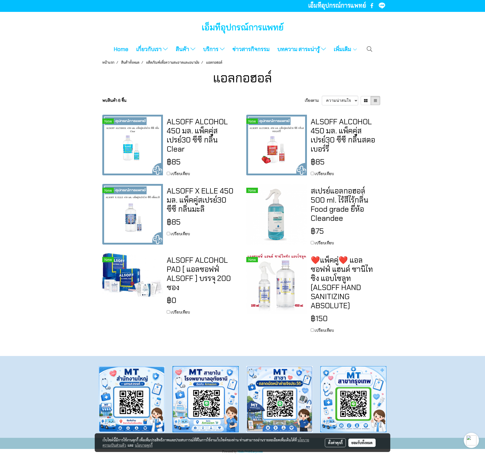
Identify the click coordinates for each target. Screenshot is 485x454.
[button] (369, 49)
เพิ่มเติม (343, 49)
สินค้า (183, 49)
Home (121, 49)
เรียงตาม (313, 100)
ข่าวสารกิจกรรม (251, 49)
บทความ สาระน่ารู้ (299, 49)
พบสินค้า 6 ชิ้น (114, 100)
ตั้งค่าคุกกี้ (335, 442)
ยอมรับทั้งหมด (362, 442)
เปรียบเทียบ (180, 173)
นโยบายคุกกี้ (144, 445)
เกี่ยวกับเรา (149, 49)
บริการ (211, 49)
